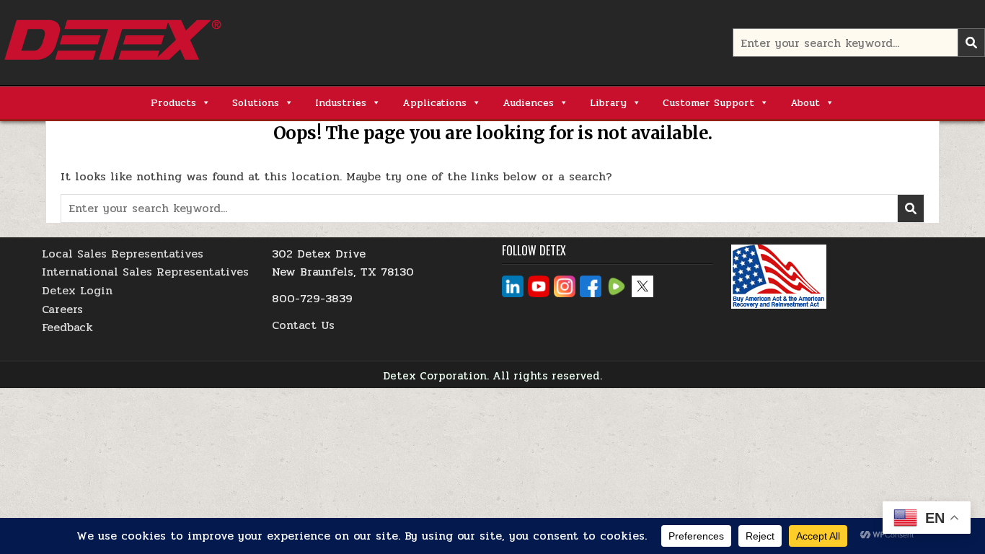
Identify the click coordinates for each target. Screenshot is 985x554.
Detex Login (77, 290)
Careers (62, 309)
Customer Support (708, 102)
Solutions (255, 102)
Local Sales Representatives (122, 254)
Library (608, 102)
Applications (434, 102)
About (805, 102)
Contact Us (303, 325)
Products (173, 102)
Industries (340, 102)
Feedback (67, 327)
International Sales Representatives (145, 272)
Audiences (528, 102)
